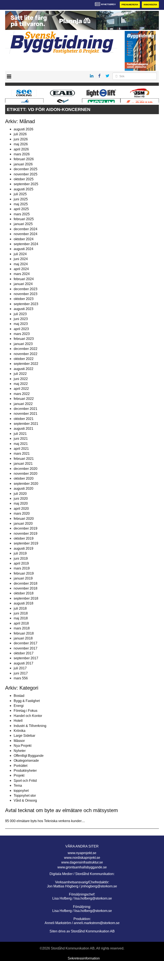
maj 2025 (21, 204)
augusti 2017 (23, 663)
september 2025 (26, 184)
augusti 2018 (23, 603)
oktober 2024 (24, 239)
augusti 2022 (23, 369)
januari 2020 (23, 523)
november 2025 (25, 174)
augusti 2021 (23, 428)
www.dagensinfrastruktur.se (82, 862)
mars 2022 (22, 394)
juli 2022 (20, 374)
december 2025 (25, 169)
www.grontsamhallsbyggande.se (82, 867)
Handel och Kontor (28, 716)
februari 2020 (24, 518)
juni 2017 (21, 673)
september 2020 (26, 483)
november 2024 (25, 234)
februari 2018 (24, 633)
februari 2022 (24, 398)
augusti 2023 (23, 309)
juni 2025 (21, 199)
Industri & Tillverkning (30, 726)
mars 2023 (22, 334)
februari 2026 (24, 159)
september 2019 (26, 543)
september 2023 (26, 304)
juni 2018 (21, 613)
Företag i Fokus (25, 710)
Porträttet (20, 765)
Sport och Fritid (25, 780)
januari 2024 (23, 284)
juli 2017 (20, 668)
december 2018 (25, 583)
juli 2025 (20, 194)
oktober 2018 (24, 593)
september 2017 (26, 658)
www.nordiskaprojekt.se (82, 857)
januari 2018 (23, 638)
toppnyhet (21, 790)
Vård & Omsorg (25, 800)
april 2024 (21, 269)
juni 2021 (21, 438)
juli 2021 (20, 433)
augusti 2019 (23, 548)
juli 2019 (20, 553)
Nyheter (20, 751)
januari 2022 (23, 404)
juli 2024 (20, 254)
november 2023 (25, 294)
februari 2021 (24, 458)
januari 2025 (23, 224)
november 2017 (25, 648)
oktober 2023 (24, 299)
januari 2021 (23, 463)
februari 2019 (24, 573)
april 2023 (21, 329)
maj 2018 (21, 618)
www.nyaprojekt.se (82, 853)
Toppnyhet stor (25, 795)
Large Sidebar (24, 735)
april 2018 (21, 623)
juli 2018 (20, 608)
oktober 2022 (24, 359)
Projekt (19, 775)
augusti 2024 (23, 249)
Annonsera (150, 4)
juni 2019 (21, 558)
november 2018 (25, 588)
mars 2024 (22, 274)
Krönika (19, 730)
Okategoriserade (26, 760)
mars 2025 (22, 214)
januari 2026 (23, 164)
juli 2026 (20, 134)
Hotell (18, 720)
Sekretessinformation (84, 958)
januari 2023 (23, 344)
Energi (19, 706)
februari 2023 (24, 339)
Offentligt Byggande (29, 755)
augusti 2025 (23, 189)
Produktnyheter (25, 770)
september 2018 (26, 598)
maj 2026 (21, 144)
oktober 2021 (24, 419)
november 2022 (25, 354)
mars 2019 (22, 568)
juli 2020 (20, 493)
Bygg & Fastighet (27, 701)
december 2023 (25, 289)
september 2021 (26, 423)
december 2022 (25, 349)
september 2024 (26, 244)
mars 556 (21, 678)
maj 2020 (21, 503)
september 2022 (26, 363)
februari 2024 (24, 279)
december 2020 (25, 468)
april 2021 (21, 448)
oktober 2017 (24, 653)
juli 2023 (20, 314)
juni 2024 (21, 259)
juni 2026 (21, 139)
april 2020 (21, 508)
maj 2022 (21, 384)
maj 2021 (21, 444)
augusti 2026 (23, 129)
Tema (18, 785)
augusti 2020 (23, 488)
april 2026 (21, 149)
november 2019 (25, 533)
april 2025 (21, 209)
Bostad (19, 695)
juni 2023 (21, 319)
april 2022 (21, 388)
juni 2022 (21, 379)
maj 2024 (21, 264)
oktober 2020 (24, 478)
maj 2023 (21, 324)
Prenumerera (130, 4)
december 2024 (25, 229)
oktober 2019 (24, 538)
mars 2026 (22, 154)
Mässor (19, 741)
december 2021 (25, 409)
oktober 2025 (24, 179)
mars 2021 (22, 453)
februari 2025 (24, 219)
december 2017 (25, 643)
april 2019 (21, 563)
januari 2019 (23, 578)
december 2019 (25, 528)
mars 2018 (22, 628)
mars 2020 (22, 513)
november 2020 (25, 473)
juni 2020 (21, 498)
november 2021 (25, 413)
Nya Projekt (22, 745)
